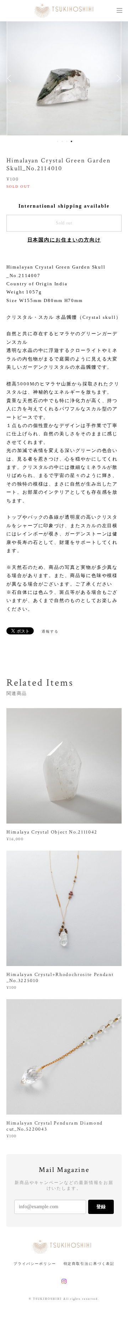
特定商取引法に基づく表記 (89, 1264)
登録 (101, 1206)
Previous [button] (10, 78)
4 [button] (71, 141)
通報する (50, 631)
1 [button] (57, 141)
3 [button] (67, 141)
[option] (64, 78)
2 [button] (62, 141)
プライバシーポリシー (35, 1264)
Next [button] (117, 78)
